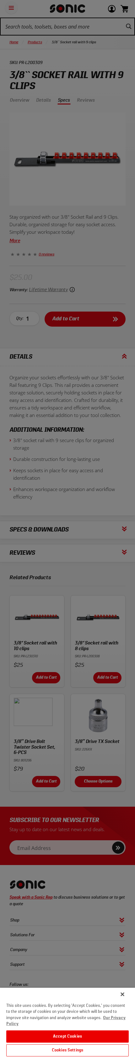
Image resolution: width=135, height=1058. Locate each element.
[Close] (122, 994)
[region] (67, 1023)
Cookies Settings (67, 1050)
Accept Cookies (67, 1036)
